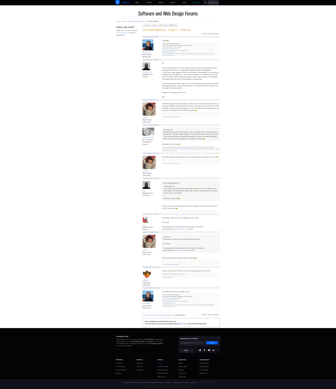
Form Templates (204, 370)
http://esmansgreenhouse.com (170, 48)
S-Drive (160, 363)
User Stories (182, 376)
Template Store (204, 359)
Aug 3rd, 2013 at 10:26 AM (150, 153)
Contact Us (118, 373)
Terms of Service (184, 385)
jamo (144, 191)
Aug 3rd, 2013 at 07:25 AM (150, 59)
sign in (123, 30)
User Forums (182, 373)
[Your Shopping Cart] (205, 2)
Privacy (186, 382)
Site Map (192, 382)
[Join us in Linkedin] (213, 350)
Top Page (125, 382)
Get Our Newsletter (121, 370)
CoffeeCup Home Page (136, 382)
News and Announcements (137, 21)
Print (155, 25)
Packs (137, 2)
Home (118, 21)
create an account (122, 33)
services (150, 341)
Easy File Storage (163, 370)
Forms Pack (139, 366)
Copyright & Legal (177, 382)
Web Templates (204, 363)
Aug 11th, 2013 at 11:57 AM (150, 232)
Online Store (147, 382)
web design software (138, 341)
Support (172, 2)
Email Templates (204, 366)
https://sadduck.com (167, 277)
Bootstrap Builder (183, 149)
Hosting (161, 2)
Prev (204, 34)
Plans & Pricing (162, 376)
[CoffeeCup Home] (125, 2)
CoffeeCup (119, 359)
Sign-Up (212, 343)
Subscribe (164, 25)
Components (203, 373)
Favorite (174, 25)
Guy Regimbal (146, 72)
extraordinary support (155, 343)
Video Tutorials (182, 366)
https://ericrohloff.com (168, 55)
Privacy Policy (174, 385)
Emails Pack (139, 363)
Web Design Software (157, 382)
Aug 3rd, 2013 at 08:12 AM (150, 100)
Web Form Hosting (163, 373)
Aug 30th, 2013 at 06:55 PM (151, 267)
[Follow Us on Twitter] (200, 350)
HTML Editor (196, 2)
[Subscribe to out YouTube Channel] (209, 350)
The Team (118, 363)
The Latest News (120, 366)
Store (184, 2)
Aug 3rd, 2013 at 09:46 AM (150, 125)
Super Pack (139, 370)
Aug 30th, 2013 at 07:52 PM (151, 288)
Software (149, 2)
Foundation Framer (167, 149)
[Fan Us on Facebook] (204, 350)
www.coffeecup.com (180, 229)
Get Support (168, 382)
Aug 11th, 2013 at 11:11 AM (150, 214)
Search (147, 25)
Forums (124, 21)
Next (216, 34)
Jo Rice (144, 118)
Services (160, 359)
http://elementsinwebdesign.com (171, 116)
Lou (143, 225)
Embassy (181, 370)
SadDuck (145, 280)
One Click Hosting (163, 366)
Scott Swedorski (147, 137)
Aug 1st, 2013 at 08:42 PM (150, 37)
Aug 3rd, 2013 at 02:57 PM (150, 178)
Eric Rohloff (146, 52)
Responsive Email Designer (207, 147)
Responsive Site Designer (192, 147)
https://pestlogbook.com (168, 52)
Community (182, 359)
